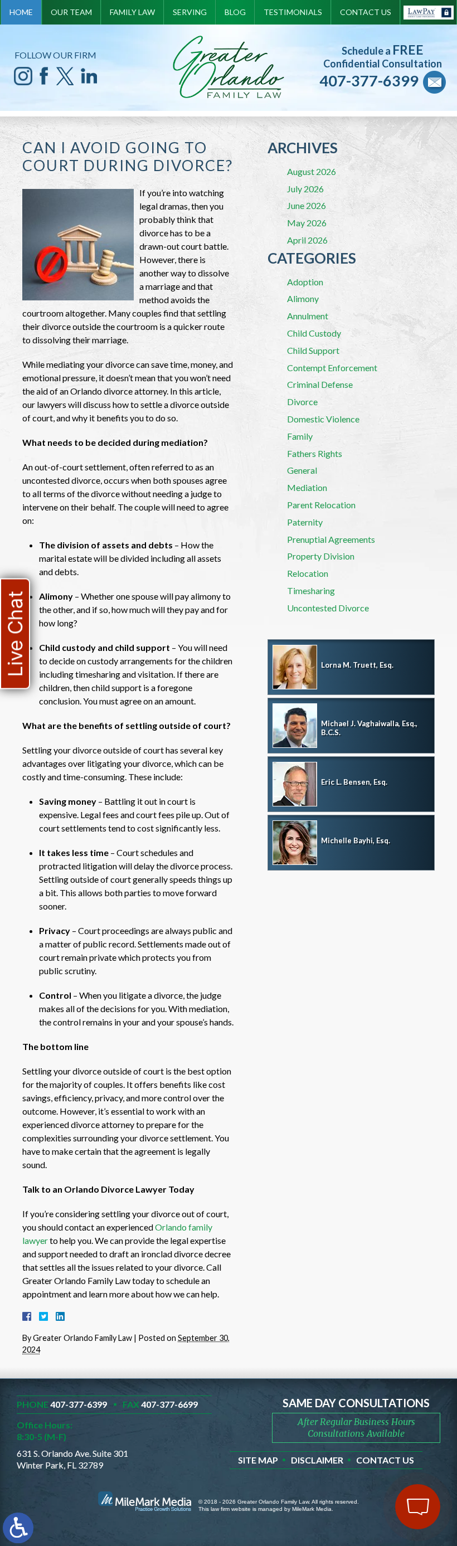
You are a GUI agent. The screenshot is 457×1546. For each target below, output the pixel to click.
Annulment (307, 315)
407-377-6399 (369, 80)
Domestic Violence (323, 419)
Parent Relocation (321, 504)
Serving (190, 12)
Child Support (313, 350)
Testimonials (293, 12)
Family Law (132, 12)
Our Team (71, 12)
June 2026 (306, 205)
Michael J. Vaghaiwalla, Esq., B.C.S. (369, 728)
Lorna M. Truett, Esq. (357, 664)
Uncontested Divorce (328, 607)
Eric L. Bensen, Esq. (354, 781)
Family (300, 436)
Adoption (305, 281)
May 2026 (307, 222)
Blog (235, 12)
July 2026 (305, 188)
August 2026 (311, 171)
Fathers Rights (314, 453)
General (302, 470)
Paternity (305, 522)
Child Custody (314, 333)
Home (21, 12)
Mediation (307, 487)
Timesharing (311, 590)
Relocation (307, 573)
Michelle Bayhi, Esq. (355, 840)
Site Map (258, 1460)
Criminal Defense (320, 384)
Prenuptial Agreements (331, 539)
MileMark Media (312, 1509)
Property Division (320, 556)
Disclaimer (317, 1460)
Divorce (302, 401)
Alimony (303, 298)
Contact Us (365, 12)
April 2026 (307, 240)
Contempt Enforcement (332, 367)
